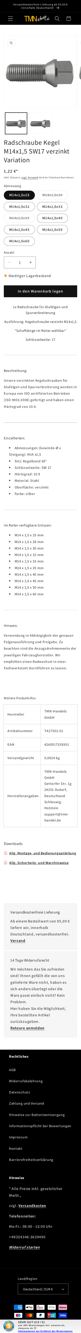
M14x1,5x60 (19, 241)
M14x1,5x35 (22, 219)
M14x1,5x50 (52, 229)
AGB (12, 1070)
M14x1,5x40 (52, 218)
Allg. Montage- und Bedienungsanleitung (42, 853)
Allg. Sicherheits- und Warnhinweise (39, 862)
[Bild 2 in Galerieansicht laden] (40, 123)
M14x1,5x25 (19, 195)
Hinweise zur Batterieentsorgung (37, 1114)
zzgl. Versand (29, 177)
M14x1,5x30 (55, 196)
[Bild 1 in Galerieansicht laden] (16, 123)
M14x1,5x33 (52, 206)
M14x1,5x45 (19, 229)
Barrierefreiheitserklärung (31, 1159)
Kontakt (15, 1148)
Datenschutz (19, 1092)
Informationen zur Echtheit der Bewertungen (45, 1331)
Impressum (18, 1137)
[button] (10, 18)
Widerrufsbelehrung (26, 1081)
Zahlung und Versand (26, 1103)
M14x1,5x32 (19, 206)
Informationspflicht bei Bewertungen (40, 1126)
